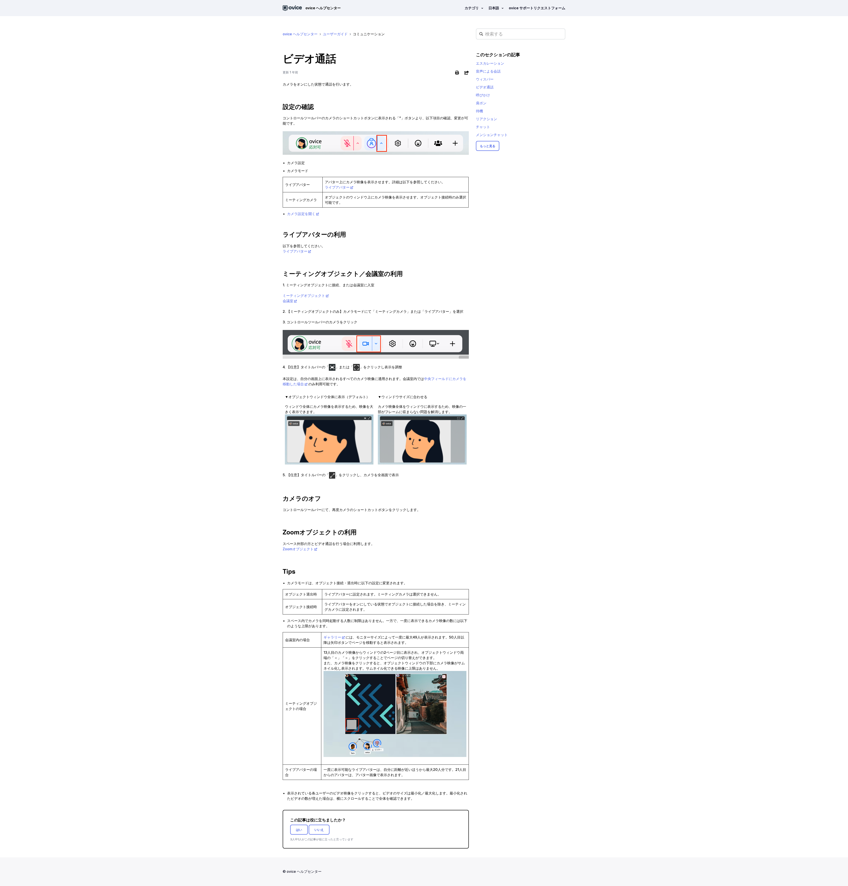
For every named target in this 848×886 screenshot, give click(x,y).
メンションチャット (492, 135)
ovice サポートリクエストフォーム (537, 8)
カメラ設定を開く (301, 214)
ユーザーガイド (335, 34)
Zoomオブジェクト (298, 549)
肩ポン (481, 103)
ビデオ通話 (485, 87)
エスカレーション (490, 63)
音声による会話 (488, 71)
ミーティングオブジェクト (304, 295)
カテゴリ (472, 8)
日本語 (494, 8)
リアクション (486, 119)
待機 (479, 111)
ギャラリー (332, 637)
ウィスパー (485, 79)
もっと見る (487, 146)
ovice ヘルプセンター (300, 34)
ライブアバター (337, 187)
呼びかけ (483, 95)
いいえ (319, 830)
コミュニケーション (369, 34)
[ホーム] (292, 8)
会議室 (288, 301)
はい (299, 830)
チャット (483, 127)
